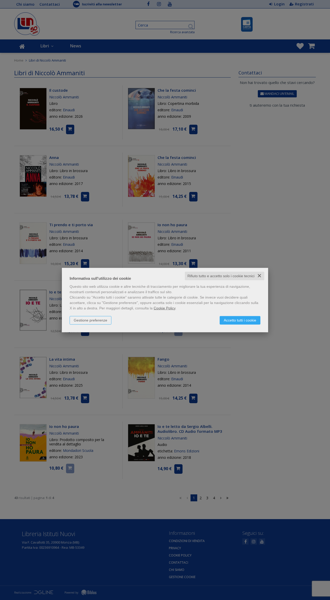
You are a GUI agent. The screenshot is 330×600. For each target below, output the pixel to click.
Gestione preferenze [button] (90, 320)
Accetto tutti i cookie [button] (240, 320)
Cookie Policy (164, 308)
